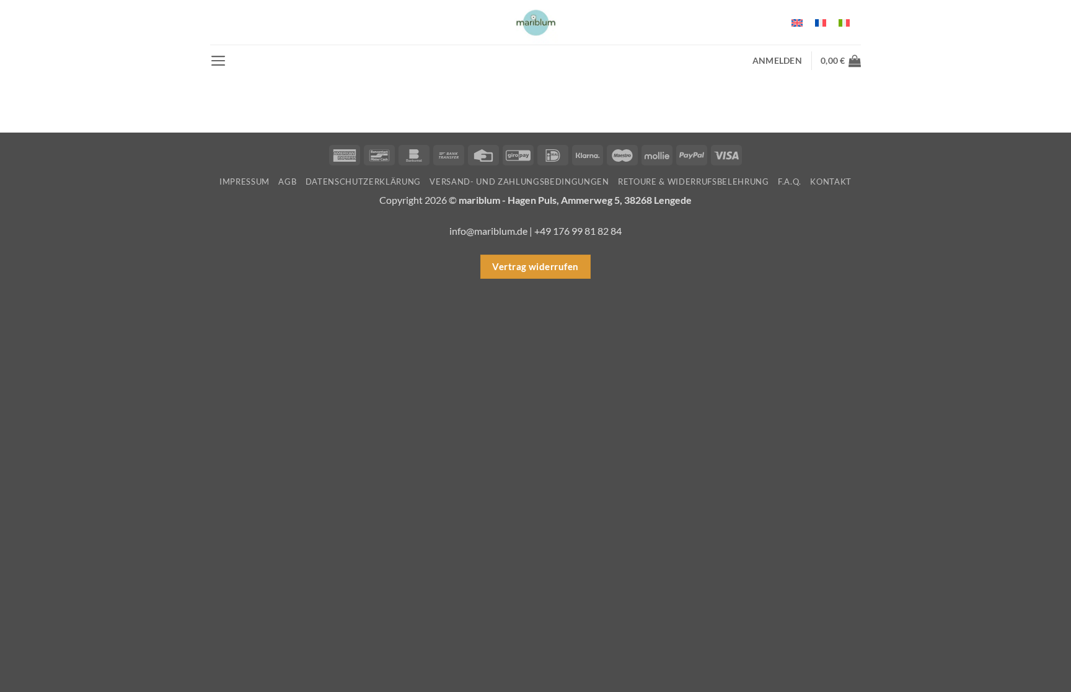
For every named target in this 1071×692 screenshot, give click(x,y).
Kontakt (831, 181)
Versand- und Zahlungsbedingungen (519, 181)
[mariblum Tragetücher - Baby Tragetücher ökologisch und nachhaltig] (535, 22)
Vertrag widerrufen (535, 266)
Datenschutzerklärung (363, 181)
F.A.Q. (789, 181)
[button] (218, 61)
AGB (287, 181)
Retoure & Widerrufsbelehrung (693, 181)
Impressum (244, 181)
